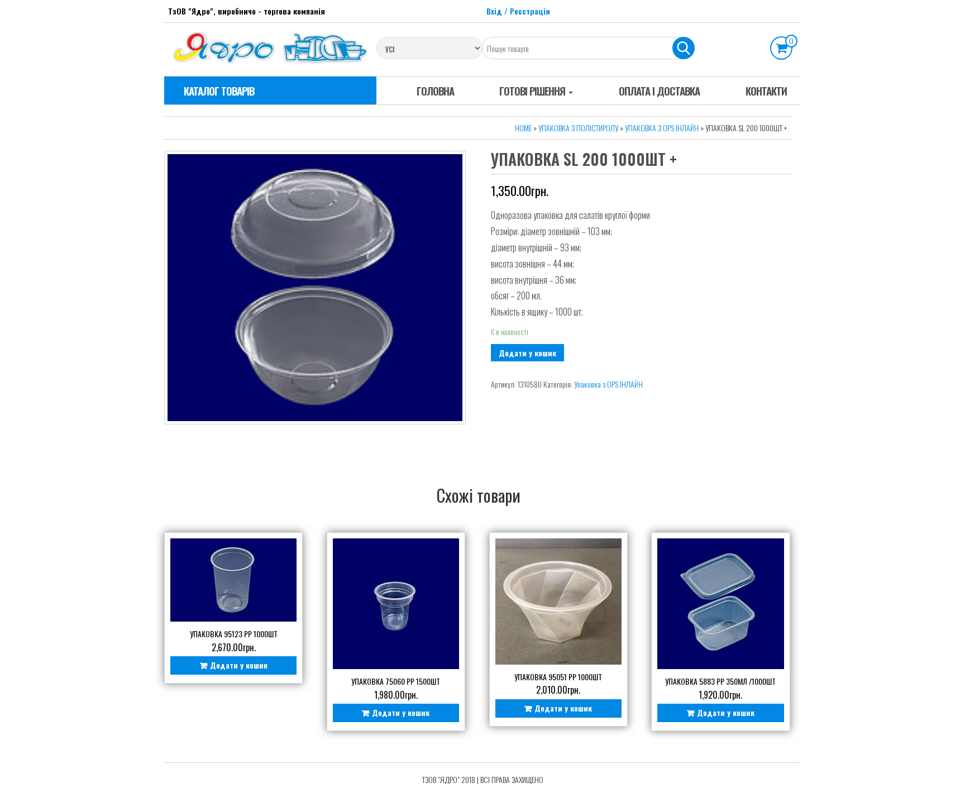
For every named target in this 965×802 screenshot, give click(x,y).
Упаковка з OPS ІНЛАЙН (662, 127)
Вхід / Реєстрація (518, 11)
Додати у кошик (527, 353)
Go (683, 48)
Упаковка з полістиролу (578, 127)
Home (523, 127)
